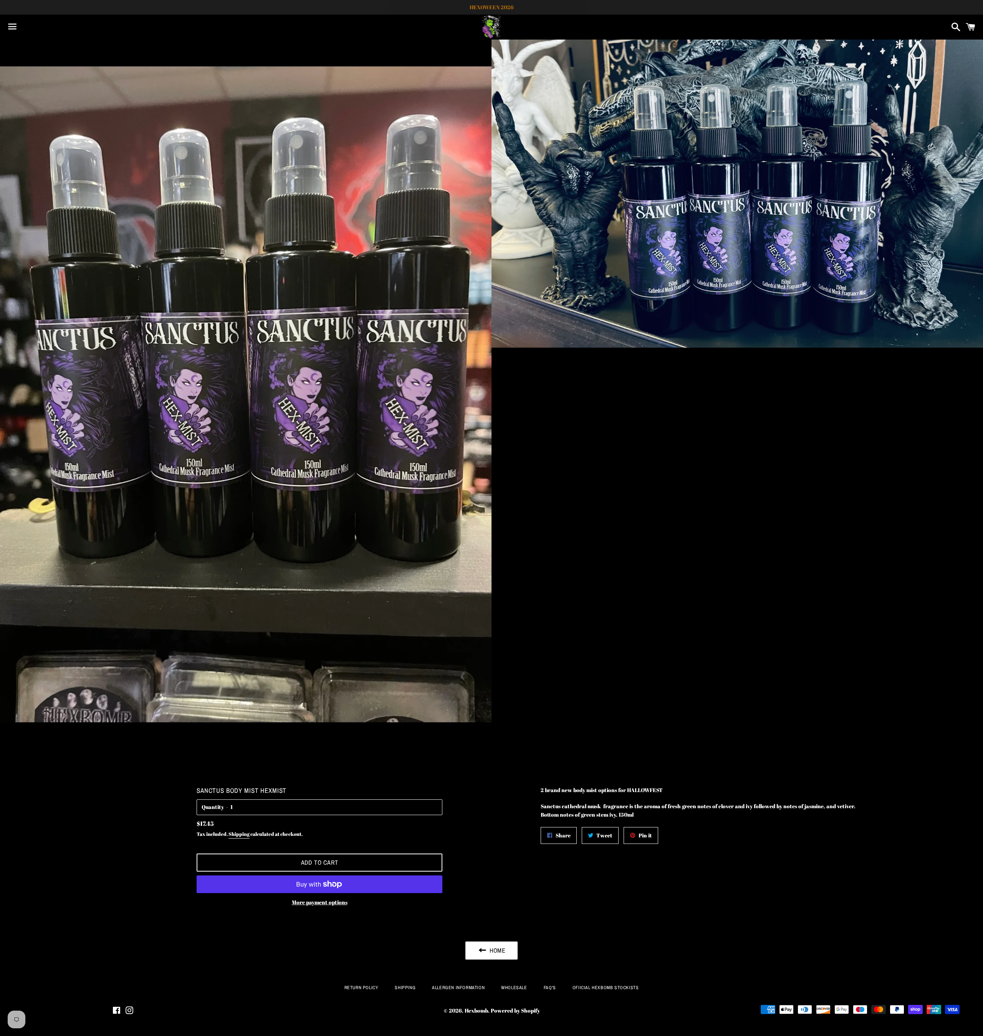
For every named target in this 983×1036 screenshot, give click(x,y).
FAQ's (550, 988)
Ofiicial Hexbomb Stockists (606, 988)
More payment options (320, 902)
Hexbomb (476, 1010)
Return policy (361, 988)
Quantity (213, 807)
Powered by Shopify (515, 1010)
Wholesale (514, 988)
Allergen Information (458, 988)
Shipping (239, 833)
